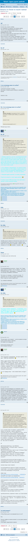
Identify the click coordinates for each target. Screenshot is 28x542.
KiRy (2, 207)
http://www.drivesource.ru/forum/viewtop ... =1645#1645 (13, 474)
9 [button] (12, 16)
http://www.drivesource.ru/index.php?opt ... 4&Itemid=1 (12, 477)
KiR (5, 130)
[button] (4, 16)
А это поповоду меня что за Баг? (10, 85)
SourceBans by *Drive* (14, 537)
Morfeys (2, 19)
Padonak (5, 260)
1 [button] (8, 16)
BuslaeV (5, 331)
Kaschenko (3, 43)
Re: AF (2, 48)
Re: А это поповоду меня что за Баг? (11, 107)
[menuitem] (3, 4)
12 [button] (18, 16)
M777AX (2, 381)
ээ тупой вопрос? (5, 510)
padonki (6, 11)
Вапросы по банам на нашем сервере (13, 9)
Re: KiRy (3, 225)
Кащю (2, 252)
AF (1, 23)
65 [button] (22, 16)
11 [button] (16, 16)
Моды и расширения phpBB (14, 539)
